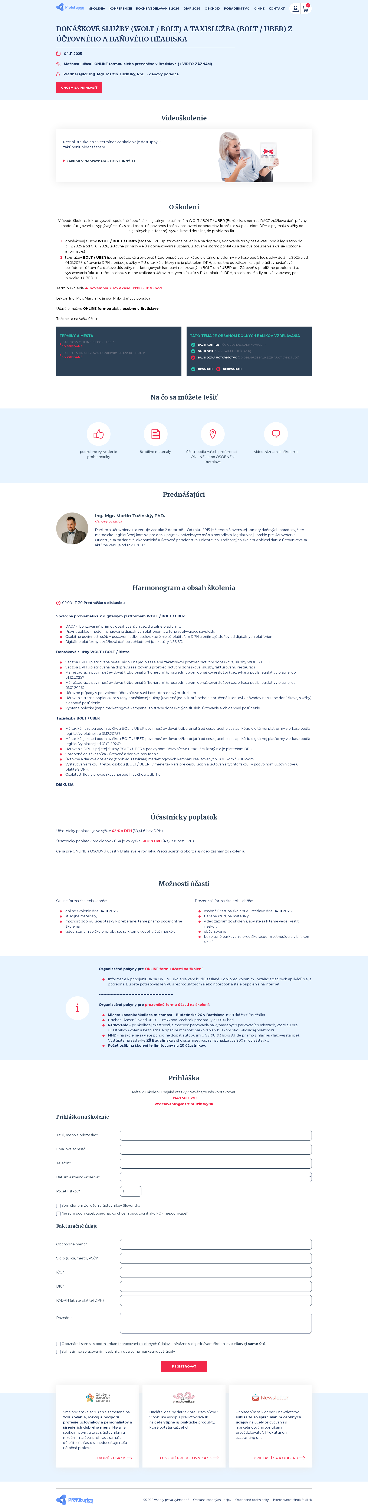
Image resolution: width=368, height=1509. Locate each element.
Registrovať (184, 1366)
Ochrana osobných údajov (212, 1500)
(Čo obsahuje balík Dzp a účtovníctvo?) (268, 357)
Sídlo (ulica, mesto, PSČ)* (77, 1258)
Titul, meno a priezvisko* (77, 1135)
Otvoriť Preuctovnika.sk (186, 1458)
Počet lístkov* (68, 1191)
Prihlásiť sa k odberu (276, 1458)
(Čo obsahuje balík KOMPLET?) (243, 344)
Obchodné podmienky (252, 1500)
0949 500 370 (184, 1098)
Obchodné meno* (71, 1244)
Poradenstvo (237, 8)
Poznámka (65, 1318)
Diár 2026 (192, 8)
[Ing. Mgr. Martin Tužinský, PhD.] (70, 7)
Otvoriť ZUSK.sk (109, 1458)
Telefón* (63, 1163)
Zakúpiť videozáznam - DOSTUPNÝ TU (101, 161)
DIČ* (60, 1286)
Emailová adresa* (70, 1149)
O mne (259, 8)
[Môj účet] (295, 8)
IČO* (60, 1272)
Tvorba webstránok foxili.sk (292, 1500)
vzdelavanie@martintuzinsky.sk (184, 1104)
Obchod (212, 8)
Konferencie (120, 8)
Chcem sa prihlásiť (79, 88)
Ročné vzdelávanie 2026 (157, 8)
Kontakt (277, 8)
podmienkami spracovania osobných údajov (133, 1344)
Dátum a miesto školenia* (78, 1177)
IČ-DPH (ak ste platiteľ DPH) (80, 1300)
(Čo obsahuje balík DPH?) (232, 351)
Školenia (97, 8)
